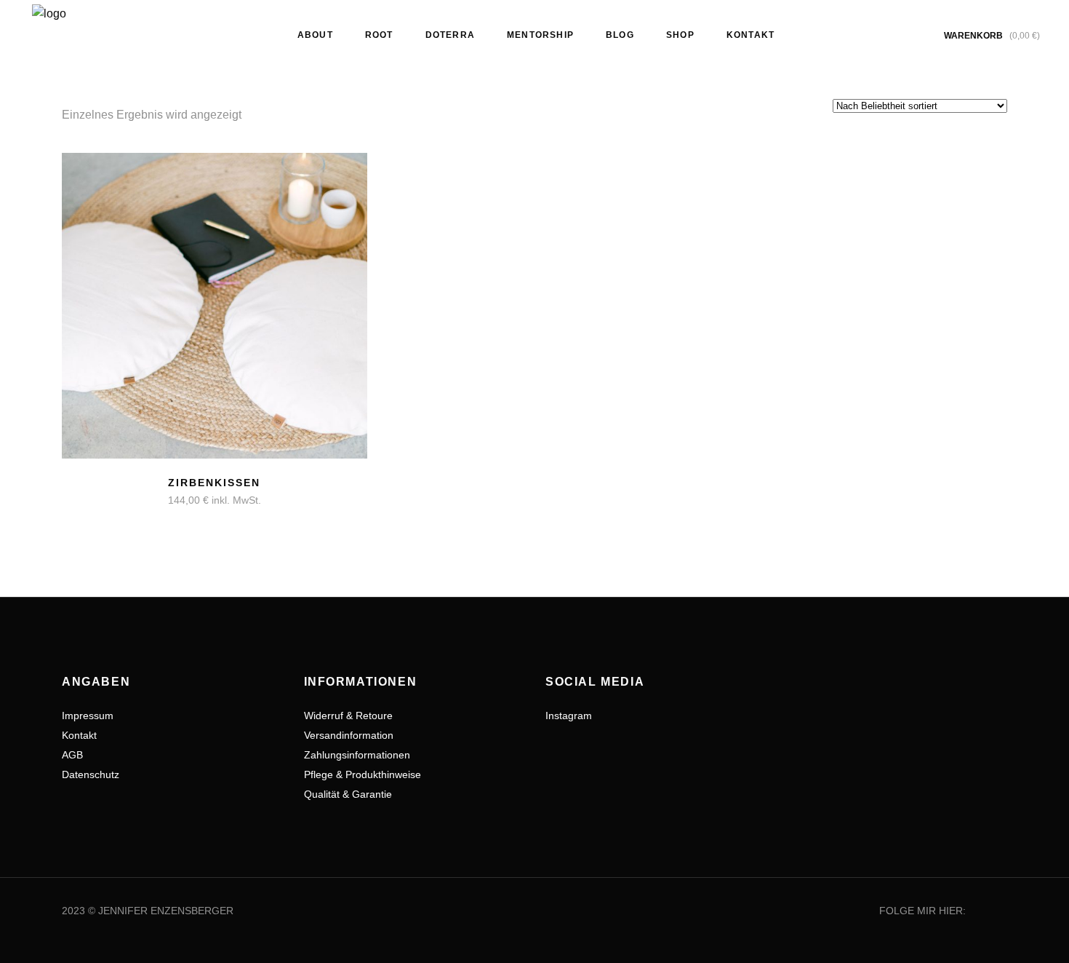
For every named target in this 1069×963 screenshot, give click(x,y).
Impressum (87, 715)
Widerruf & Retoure (348, 715)
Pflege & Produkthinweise (362, 774)
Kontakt (79, 735)
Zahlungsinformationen (357, 755)
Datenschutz (90, 774)
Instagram (568, 715)
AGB (72, 755)
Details (157, 492)
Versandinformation (348, 735)
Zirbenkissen (214, 482)
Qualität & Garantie (348, 794)
